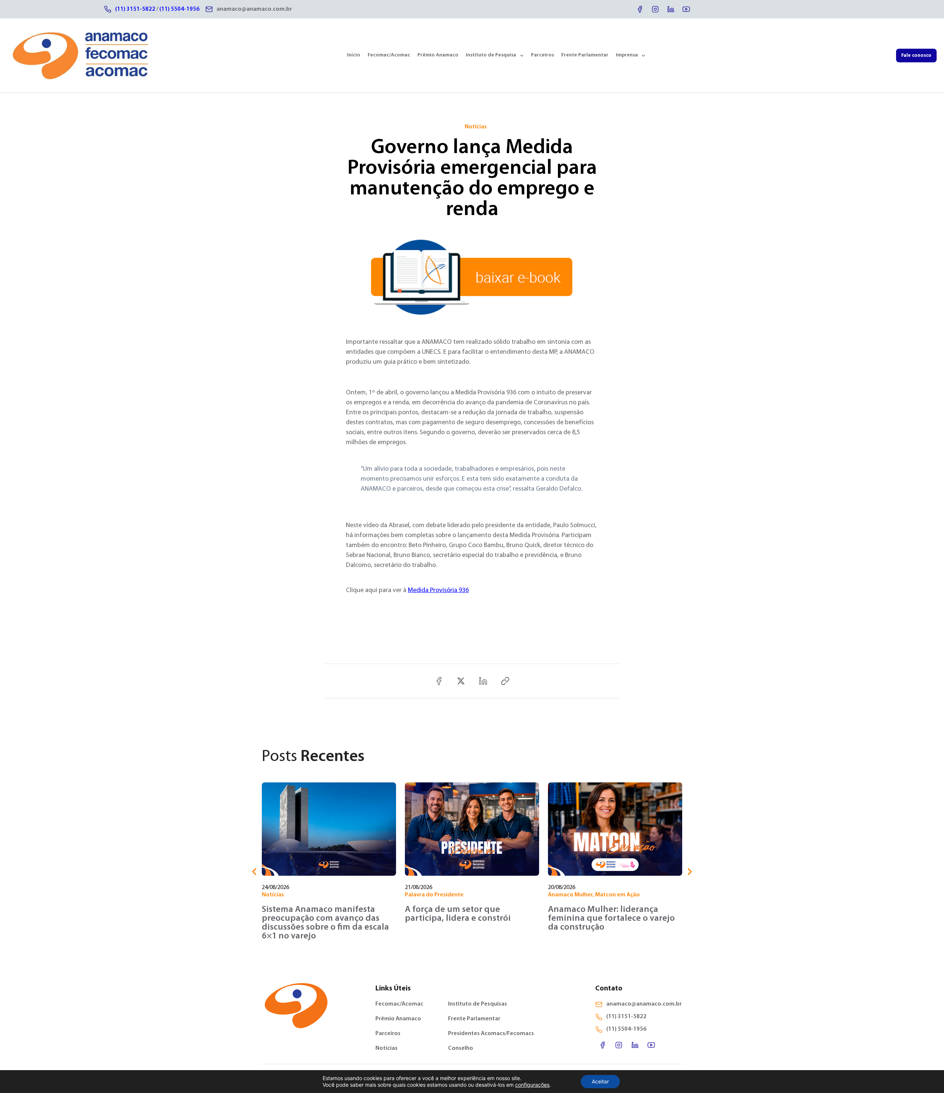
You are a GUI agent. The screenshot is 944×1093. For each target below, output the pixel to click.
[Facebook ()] (439, 681)
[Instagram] (655, 9)
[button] (254, 871)
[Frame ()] (461, 681)
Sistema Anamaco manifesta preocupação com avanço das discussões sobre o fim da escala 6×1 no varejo (325, 923)
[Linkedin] (670, 9)
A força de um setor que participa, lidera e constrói (458, 914)
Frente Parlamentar (584, 55)
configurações (532, 1085)
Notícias (476, 127)
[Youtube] (686, 9)
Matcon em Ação (617, 895)
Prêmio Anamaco (437, 55)
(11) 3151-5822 (135, 9)
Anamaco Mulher (570, 895)
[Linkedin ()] (483, 681)
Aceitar (600, 1081)
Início (353, 55)
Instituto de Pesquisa (491, 55)
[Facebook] (639, 9)
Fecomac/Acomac (389, 55)
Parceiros (542, 55)
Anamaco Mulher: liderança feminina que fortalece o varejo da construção (611, 918)
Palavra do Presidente (434, 895)
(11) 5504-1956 (179, 9)
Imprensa (627, 55)
